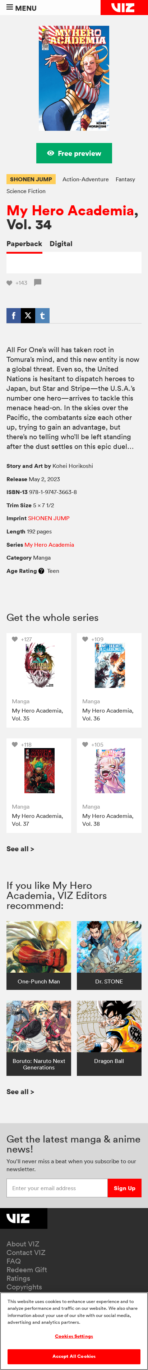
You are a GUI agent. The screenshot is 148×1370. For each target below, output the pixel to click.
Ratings (18, 1278)
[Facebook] (13, 315)
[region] (74, 1331)
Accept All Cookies (74, 1356)
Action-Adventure (86, 179)
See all (20, 848)
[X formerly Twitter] (28, 315)
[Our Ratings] (41, 570)
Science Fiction (26, 191)
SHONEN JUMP (31, 179)
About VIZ (23, 1244)
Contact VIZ (26, 1252)
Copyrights (24, 1287)
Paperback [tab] (24, 243)
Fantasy (125, 179)
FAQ (13, 1261)
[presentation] (38, 665)
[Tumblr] (42, 315)
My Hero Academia (70, 210)
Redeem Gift (26, 1269)
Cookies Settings (74, 1336)
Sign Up (124, 1188)
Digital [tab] (61, 243)
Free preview (79, 153)
